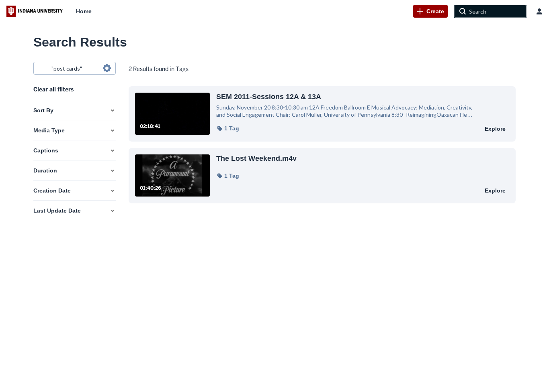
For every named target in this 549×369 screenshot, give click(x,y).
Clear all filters (53, 89)
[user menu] (539, 11)
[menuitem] (84, 11)
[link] (430, 11)
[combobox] (74, 68)
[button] (227, 128)
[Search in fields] (106, 68)
